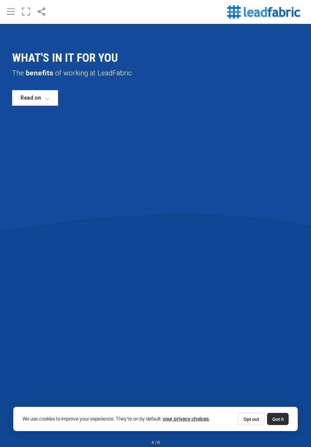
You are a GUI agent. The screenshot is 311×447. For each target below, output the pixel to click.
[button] (11, 12)
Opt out (251, 419)
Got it (278, 419)
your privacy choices (186, 419)
